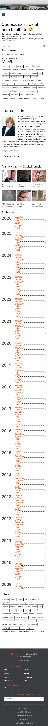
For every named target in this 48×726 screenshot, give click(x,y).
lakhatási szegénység (21, 84)
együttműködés (6, 69)
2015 (6, 453)
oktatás (4, 91)
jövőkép (20, 77)
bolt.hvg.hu (27, 681)
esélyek (31, 69)
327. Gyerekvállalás (8, 185)
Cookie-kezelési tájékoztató (24, 715)
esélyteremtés (40, 69)
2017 (6, 409)
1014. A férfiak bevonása (37, 185)
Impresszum (24, 719)
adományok (5, 66)
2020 (6, 343)
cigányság (20, 66)
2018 (6, 387)
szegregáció (23, 91)
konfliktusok (16, 80)
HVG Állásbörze (8, 681)
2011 (6, 541)
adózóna (26, 673)
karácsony (27, 77)
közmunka (31, 80)
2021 (6, 321)
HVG (5, 670)
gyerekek (27, 73)
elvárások (15, 69)
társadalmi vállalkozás (23, 98)
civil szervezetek (35, 66)
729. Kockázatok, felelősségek (8, 205)
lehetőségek (32, 84)
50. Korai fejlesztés (20, 205)
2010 (6, 563)
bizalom (13, 66)
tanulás (22, 94)
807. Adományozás (22, 185)
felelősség (5, 73)
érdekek (42, 98)
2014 (6, 475)
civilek (26, 66)
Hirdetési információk (24, 708)
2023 (6, 277)
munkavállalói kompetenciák (10, 87)
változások (35, 98)
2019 (6, 365)
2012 (6, 519)
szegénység (5, 94)
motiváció (40, 84)
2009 (6, 584)
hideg (40, 73)
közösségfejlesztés (7, 84)
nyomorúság (41, 87)
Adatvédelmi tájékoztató (24, 712)
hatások (34, 73)
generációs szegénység (16, 73)
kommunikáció (6, 80)
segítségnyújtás (13, 91)
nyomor (34, 87)
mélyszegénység (25, 87)
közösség (39, 80)
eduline (6, 677)
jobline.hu (7, 673)
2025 (6, 233)
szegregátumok (32, 91)
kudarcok (24, 80)
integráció (13, 77)
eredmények (23, 69)
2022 (6, 299)
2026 (6, 218)
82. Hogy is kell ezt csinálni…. (38, 205)
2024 (6, 255)
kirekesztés (35, 77)
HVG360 (26, 670)
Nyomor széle (17, 654)
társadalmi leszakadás (8, 98)
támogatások (30, 94)
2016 (6, 431)
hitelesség (5, 77)
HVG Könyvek (28, 677)
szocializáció (14, 94)
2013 (6, 497)
